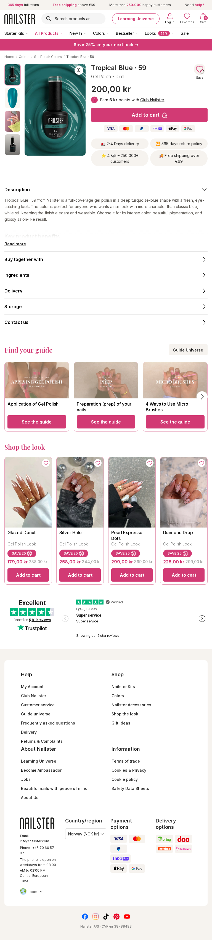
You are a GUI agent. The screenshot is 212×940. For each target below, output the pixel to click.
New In (76, 33)
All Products (47, 33)
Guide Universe (188, 350)
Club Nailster (152, 99)
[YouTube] (127, 916)
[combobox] (73, 18)
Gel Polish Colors (48, 57)
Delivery (29, 732)
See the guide (37, 422)
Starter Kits (14, 33)
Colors (99, 33)
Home (9, 57)
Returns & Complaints (42, 741)
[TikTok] (106, 916)
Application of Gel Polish (33, 404)
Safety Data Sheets (130, 788)
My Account (32, 686)
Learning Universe (136, 18)
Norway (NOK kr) (83, 834)
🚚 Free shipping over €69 (179, 158)
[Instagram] (95, 916)
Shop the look (125, 714)
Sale (185, 33)
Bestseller (125, 33)
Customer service (38, 704)
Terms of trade (126, 761)
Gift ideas (121, 723)
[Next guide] (202, 396)
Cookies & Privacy (129, 770)
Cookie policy (125, 779)
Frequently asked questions (48, 723)
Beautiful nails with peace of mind (54, 788)
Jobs (26, 779)
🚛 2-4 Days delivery (120, 143)
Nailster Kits (123, 686)
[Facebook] (85, 916)
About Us (29, 797)
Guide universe (36, 714)
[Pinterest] (116, 916)
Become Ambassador (41, 770)
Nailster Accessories (131, 704)
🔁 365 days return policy (179, 143)
